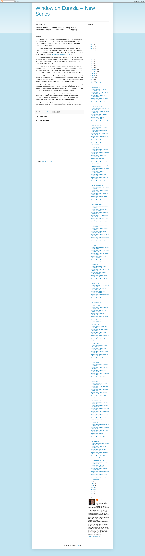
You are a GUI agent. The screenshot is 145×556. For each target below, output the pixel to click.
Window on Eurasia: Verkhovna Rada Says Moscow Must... (99, 203)
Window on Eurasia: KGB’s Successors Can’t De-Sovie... (100, 251)
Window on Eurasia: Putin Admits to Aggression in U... (99, 140)
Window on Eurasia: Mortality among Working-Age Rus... (99, 165)
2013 (91, 492)
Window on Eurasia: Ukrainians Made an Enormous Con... (99, 431)
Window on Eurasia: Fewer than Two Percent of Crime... (99, 146)
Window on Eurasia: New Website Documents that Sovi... (98, 267)
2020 (91, 56)
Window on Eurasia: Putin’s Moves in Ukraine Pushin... (99, 463)
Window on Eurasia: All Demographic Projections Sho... (99, 244)
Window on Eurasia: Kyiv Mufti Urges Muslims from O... (99, 390)
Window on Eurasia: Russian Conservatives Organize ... (97, 184)
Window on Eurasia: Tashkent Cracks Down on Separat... (99, 305)
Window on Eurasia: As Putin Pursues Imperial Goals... (99, 339)
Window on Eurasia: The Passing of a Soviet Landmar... (99, 216)
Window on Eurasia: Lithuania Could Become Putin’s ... (99, 324)
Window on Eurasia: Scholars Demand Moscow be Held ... (100, 444)
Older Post (80, 159)
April (92, 483)
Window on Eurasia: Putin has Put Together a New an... (98, 418)
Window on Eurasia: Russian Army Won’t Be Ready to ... (99, 124)
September (93, 75)
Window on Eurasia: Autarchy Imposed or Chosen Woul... (99, 93)
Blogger (78, 545)
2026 (91, 44)
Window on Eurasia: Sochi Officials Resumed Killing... (99, 456)
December (93, 69)
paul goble (100, 499)
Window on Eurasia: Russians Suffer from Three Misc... (99, 131)
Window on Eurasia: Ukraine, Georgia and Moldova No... (99, 99)
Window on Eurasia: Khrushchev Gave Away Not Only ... (99, 178)
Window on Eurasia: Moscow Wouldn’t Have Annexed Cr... (99, 248)
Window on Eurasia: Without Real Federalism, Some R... (98, 450)
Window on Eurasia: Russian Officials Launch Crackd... (99, 197)
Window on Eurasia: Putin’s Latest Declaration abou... (98, 156)
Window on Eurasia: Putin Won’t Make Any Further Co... (99, 346)
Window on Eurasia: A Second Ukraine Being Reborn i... (99, 396)
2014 (91, 67)
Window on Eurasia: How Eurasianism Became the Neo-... (99, 453)
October (93, 73)
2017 (91, 61)
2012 (91, 493)
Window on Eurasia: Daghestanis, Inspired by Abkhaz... (98, 447)
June (92, 81)
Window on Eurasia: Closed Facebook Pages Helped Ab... (99, 437)
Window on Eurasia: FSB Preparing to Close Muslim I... (99, 86)
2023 (91, 50)
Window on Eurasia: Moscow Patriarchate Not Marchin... (97, 466)
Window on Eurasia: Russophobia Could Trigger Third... (98, 333)
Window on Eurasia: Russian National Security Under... (99, 308)
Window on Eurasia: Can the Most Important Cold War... (98, 232)
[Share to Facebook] (58, 112)
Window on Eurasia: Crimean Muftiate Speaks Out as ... (99, 317)
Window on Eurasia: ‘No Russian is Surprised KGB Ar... (99, 257)
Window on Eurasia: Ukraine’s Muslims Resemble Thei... (100, 254)
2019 (91, 58)
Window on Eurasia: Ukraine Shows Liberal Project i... (99, 241)
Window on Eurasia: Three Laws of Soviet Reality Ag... (99, 90)
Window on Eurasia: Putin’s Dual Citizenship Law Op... (98, 349)
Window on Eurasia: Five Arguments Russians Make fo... (99, 469)
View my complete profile (94, 536)
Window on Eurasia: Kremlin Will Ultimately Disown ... (98, 380)
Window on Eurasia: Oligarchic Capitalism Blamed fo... (98, 314)
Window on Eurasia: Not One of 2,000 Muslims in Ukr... (99, 475)
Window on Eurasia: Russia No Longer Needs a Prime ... (100, 374)
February (93, 487)
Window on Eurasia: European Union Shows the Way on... (99, 162)
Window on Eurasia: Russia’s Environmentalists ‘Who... (97, 434)
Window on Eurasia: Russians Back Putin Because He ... (99, 371)
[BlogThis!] (54, 112)
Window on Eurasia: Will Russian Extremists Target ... (98, 273)
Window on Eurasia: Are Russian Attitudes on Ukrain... (98, 105)
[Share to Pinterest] (59, 112)
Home (59, 159)
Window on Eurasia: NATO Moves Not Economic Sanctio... (99, 355)
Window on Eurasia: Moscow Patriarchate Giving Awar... (97, 459)
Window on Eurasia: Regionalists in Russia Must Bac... (99, 393)
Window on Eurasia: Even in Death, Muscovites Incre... (99, 311)
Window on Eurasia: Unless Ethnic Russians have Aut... (99, 384)
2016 (91, 63)
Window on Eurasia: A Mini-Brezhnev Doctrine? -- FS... (99, 387)
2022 (91, 52)
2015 (91, 65)
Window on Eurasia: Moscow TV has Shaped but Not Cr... (99, 399)
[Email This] (53, 112)
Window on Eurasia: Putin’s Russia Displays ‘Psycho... (99, 96)
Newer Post (38, 159)
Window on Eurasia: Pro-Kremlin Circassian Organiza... (98, 172)
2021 (91, 54)
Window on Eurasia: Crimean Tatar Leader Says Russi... (99, 210)
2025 (91, 46)
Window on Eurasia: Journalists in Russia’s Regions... (98, 320)
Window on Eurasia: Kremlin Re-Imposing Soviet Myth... (98, 118)
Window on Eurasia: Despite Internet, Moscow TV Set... (99, 213)
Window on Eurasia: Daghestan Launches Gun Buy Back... (98, 260)
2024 (91, 48)
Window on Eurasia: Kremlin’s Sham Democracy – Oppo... (99, 150)
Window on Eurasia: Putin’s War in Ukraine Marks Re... (99, 276)
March (92, 485)
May (92, 481)
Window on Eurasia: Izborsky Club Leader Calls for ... (99, 200)
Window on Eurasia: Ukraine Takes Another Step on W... (99, 115)
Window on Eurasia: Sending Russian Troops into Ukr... (99, 219)
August (93, 77)
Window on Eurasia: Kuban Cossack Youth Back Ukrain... (99, 415)
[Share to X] (56, 112)
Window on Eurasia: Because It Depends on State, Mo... (98, 159)
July (92, 79)
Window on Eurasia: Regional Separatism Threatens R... (98, 292)
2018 (91, 59)
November (93, 71)
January (93, 489)
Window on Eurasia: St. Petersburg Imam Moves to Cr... (99, 289)
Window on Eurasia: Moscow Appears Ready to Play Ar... (99, 102)
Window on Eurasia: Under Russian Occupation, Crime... (99, 301)
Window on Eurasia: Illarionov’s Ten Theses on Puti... (99, 298)
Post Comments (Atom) (47, 161)
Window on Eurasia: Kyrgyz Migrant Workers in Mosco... (99, 128)
